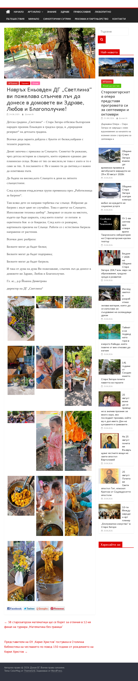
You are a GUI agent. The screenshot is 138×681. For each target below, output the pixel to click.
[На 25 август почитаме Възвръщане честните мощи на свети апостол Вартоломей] (109, 435)
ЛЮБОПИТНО (103, 11)
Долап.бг (29, 114)
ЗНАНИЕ (52, 11)
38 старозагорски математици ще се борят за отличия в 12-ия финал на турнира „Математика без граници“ (47, 624)
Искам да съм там (111, 86)
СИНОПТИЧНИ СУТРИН (57, 18)
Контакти (119, 18)
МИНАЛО (33, 18)
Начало (19, 11)
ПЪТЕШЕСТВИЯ (15, 18)
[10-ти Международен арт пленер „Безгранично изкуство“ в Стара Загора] (109, 505)
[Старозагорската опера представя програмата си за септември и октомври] (116, 59)
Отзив (35, 83)
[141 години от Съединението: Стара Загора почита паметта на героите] (109, 361)
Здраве (25, 83)
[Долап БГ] (8, 11)
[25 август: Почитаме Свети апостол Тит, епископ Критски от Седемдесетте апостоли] (109, 470)
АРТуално (34, 11)
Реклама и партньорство (91, 18)
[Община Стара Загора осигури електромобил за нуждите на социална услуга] (109, 184)
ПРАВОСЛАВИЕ (82, 11)
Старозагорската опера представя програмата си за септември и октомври (115, 103)
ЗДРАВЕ (65, 11)
